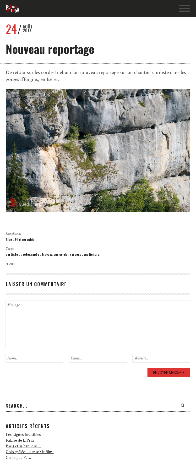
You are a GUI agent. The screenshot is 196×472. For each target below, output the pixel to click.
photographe (30, 254)
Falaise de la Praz (20, 440)
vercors (76, 254)
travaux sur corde (55, 254)
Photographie (24, 239)
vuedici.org (92, 254)
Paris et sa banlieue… (23, 446)
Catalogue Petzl (19, 457)
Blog (9, 239)
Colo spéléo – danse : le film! (30, 452)
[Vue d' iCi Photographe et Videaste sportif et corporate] (12, 8)
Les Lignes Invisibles (23, 434)
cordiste (12, 254)
